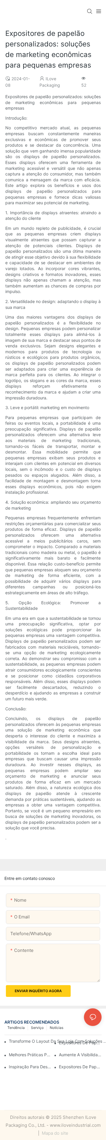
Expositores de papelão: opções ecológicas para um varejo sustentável (80, 1042)
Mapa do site (54, 1133)
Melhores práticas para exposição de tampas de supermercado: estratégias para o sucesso (30, 1054)
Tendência (16, 1027)
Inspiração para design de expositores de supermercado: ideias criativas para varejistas (30, 1066)
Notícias (56, 1027)
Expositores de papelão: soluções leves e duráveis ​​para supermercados (80, 1066)
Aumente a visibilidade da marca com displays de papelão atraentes (80, 1054)
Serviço (37, 1027)
